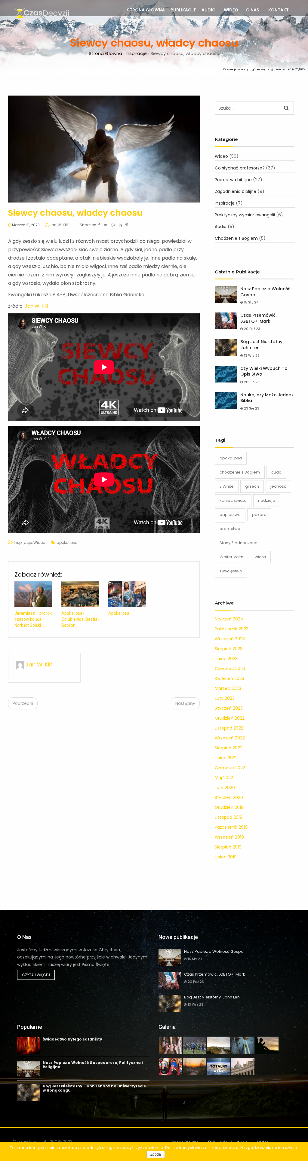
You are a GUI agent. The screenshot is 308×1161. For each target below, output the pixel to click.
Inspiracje (23, 542)
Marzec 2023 (228, 688)
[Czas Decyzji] (41, 13)
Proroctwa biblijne (233, 180)
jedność (278, 486)
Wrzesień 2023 (230, 639)
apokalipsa (67, 542)
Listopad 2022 (229, 728)
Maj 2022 (224, 778)
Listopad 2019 (228, 817)
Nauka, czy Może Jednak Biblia (267, 398)
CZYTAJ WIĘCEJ (36, 974)
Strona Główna (146, 10)
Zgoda (155, 1154)
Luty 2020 (225, 788)
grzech (252, 486)
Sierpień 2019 (228, 847)
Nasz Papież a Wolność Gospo (265, 292)
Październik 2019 (231, 827)
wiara (260, 557)
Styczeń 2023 (229, 708)
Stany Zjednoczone (238, 543)
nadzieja (266, 500)
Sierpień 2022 (228, 748)
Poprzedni (23, 703)
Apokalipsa (118, 613)
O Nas (252, 10)
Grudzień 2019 (229, 807)
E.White (227, 486)
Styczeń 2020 (229, 797)
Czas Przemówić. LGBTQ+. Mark (258, 318)
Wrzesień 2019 (229, 837)
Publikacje (183, 10)
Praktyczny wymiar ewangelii (245, 215)
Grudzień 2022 (230, 718)
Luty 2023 (225, 698)
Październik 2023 (231, 629)
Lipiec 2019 (226, 857)
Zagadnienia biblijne (235, 191)
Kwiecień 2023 (229, 678)
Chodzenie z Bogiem (236, 238)
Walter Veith (231, 557)
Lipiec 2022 (226, 758)
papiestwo (230, 514)
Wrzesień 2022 (230, 738)
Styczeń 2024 (229, 619)
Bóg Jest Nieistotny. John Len (261, 345)
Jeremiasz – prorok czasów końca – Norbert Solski (33, 619)
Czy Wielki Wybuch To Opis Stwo (264, 371)
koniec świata (233, 500)
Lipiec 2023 (226, 659)
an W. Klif (37, 306)
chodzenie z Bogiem (240, 472)
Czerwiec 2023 (230, 669)
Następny (185, 703)
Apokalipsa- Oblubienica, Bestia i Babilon (80, 619)
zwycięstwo (231, 571)
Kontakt (278, 10)
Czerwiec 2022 (230, 768)
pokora (259, 514)
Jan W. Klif (58, 224)
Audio (209, 10)
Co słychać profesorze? (240, 168)
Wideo (231, 10)
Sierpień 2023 (228, 649)
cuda (276, 472)
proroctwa (230, 529)
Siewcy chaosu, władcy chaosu (75, 213)
